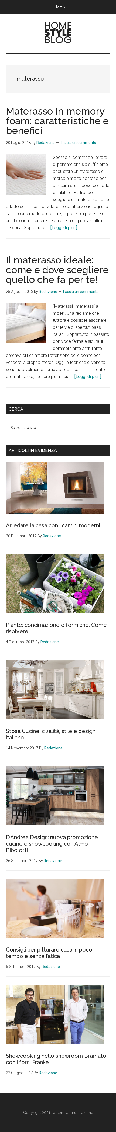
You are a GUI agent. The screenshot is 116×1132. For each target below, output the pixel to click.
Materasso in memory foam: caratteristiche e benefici (57, 120)
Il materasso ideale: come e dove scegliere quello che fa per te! (57, 269)
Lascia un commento (78, 142)
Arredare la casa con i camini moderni (53, 525)
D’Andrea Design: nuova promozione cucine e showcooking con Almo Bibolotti (52, 843)
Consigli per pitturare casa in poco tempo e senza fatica (49, 952)
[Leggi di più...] (63, 227)
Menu (62, 6)
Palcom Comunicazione (72, 1112)
